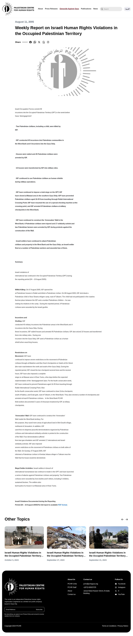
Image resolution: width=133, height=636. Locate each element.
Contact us (72, 594)
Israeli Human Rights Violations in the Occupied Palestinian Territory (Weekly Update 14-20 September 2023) (107, 554)
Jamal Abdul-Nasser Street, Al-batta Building (96, 592)
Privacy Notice (123, 626)
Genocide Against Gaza (69, 9)
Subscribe (39, 609)
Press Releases (51, 9)
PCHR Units (72, 584)
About (40, 9)
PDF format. (62, 505)
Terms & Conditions (109, 626)
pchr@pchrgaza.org (90, 584)
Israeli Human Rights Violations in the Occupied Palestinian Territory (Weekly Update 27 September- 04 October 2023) (23, 554)
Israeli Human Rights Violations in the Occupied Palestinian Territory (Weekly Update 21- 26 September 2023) (65, 554)
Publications (86, 9)
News (95, 9)
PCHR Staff (72, 587)
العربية (127, 9)
